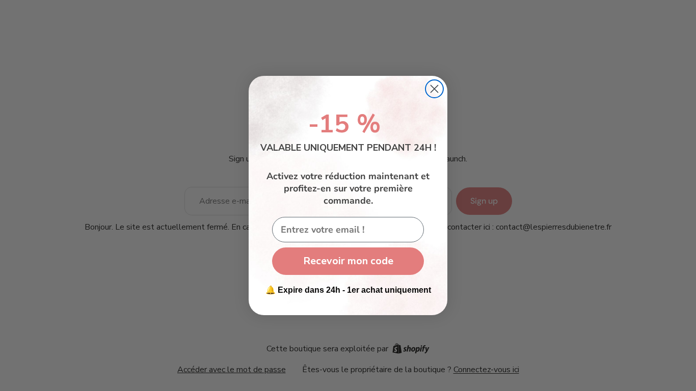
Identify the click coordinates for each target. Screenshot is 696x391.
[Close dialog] (434, 89)
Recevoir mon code (348, 261)
